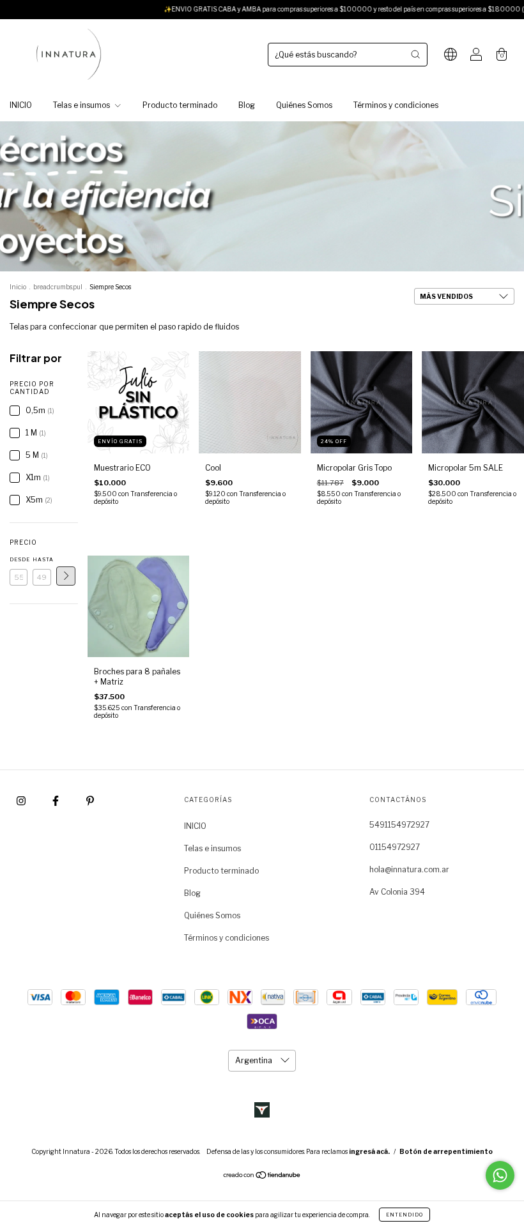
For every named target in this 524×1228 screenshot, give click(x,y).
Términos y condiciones (395, 105)
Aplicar (65, 576)
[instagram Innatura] (22, 801)
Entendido (404, 1214)
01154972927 (394, 847)
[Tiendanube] (262, 1176)
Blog (246, 105)
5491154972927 (399, 825)
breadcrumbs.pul (57, 287)
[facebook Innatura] (56, 801)
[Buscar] (415, 54)
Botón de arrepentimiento (446, 1151)
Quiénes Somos (304, 105)
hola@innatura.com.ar (409, 869)
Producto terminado (180, 105)
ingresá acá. (369, 1151)
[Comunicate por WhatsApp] (500, 1175)
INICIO (21, 105)
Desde (18, 559)
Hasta (41, 559)
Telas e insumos (82, 105)
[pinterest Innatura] (90, 801)
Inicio (18, 287)
